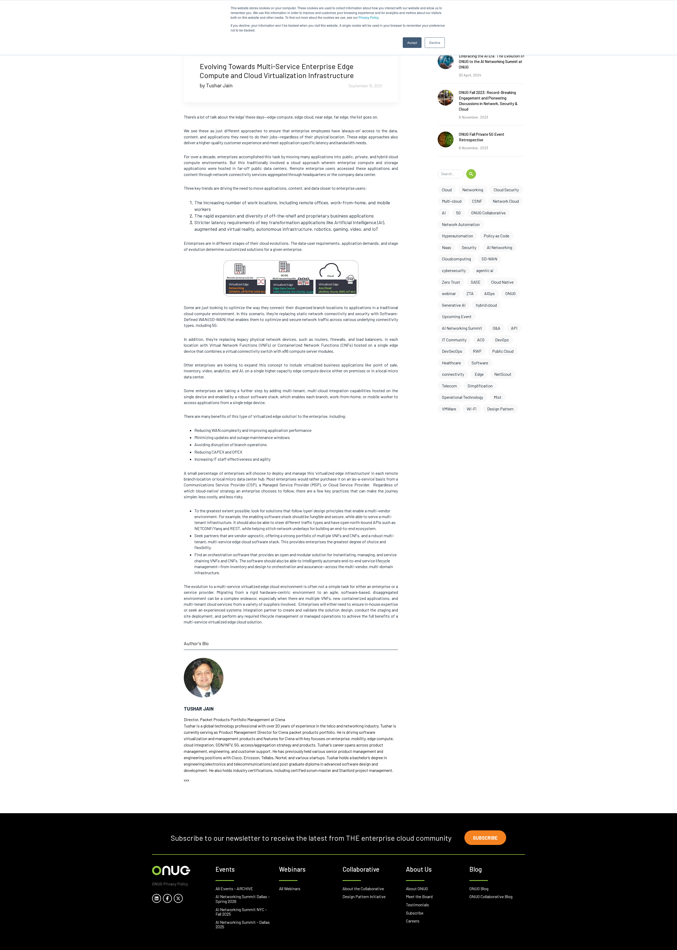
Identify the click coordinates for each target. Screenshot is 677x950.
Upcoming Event (457, 316)
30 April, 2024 (470, 75)
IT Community (454, 339)
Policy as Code (496, 235)
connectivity (453, 374)
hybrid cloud (486, 304)
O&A (496, 328)
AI (444, 212)
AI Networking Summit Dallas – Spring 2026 (243, 899)
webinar (449, 293)
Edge (479, 374)
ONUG (510, 293)
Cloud (447, 189)
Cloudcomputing (456, 258)
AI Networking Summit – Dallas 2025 (243, 924)
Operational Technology (462, 397)
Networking (472, 189)
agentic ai (484, 270)
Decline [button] (434, 42)
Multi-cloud (451, 200)
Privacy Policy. (369, 17)
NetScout (502, 374)
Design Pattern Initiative (364, 896)
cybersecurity (454, 270)
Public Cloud (503, 351)
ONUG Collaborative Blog (491, 896)
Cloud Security (506, 189)
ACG (480, 339)
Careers (412, 920)
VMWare (449, 408)
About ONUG (417, 888)
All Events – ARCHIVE (234, 888)
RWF (477, 351)
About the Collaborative (363, 888)
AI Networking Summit (462, 328)
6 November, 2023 (473, 117)
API (514, 328)
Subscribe (485, 838)
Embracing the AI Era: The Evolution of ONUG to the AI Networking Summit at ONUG (491, 61)
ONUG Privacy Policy (170, 883)
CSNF (477, 200)
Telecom (449, 385)
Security (469, 247)
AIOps (489, 293)
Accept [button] (412, 42)
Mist (497, 397)
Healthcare (451, 362)
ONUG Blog (478, 888)
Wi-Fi (472, 408)
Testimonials (417, 904)
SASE (476, 281)
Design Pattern (500, 408)
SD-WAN (489, 258)
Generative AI (453, 304)
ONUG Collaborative (488, 212)
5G (458, 212)
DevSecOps (452, 351)
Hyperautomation (457, 235)
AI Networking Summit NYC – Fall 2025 (241, 912)
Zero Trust (451, 281)
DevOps (502, 339)
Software (480, 362)
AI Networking (499, 247)
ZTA (470, 293)
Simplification (480, 385)
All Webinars (289, 888)
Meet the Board (419, 896)
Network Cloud (506, 200)
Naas (446, 247)
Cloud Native (502, 281)
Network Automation (461, 224)
